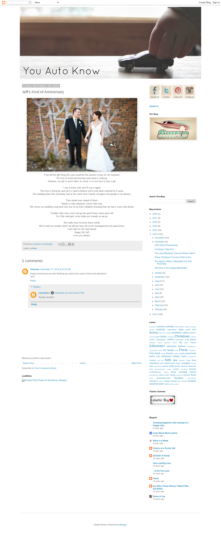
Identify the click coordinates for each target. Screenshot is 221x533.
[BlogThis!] (63, 244)
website (184, 381)
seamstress (153, 375)
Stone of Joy (159, 496)
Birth (194, 330)
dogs (186, 343)
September (160, 277)
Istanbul (152, 360)
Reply (33, 281)
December (160, 238)
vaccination (191, 378)
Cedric (163, 336)
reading (184, 369)
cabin (185, 332)
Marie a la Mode (160, 440)
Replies (37, 287)
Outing (193, 363)
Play (151, 369)
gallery (176, 353)
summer (179, 375)
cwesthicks (44, 293)
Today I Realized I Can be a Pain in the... (174, 257)
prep (169, 369)
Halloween (166, 356)
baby (181, 329)
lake (175, 360)
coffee (152, 340)
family (170, 350)
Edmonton (157, 346)
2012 (155, 314)
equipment (153, 350)
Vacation (178, 377)
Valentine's (153, 381)
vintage (167, 381)
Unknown (34, 269)
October (159, 273)
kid (162, 360)
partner (165, 366)
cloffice (193, 337)
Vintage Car (176, 381)
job (158, 360)
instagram (192, 356)
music (178, 363)
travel (193, 375)
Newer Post (28, 363)
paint (151, 366)
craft (187, 340)
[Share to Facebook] (69, 244)
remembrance (155, 372)
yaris (177, 384)
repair (166, 372)
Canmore (192, 333)
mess (161, 363)
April (157, 297)
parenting (158, 366)
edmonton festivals (176, 346)
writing (171, 384)
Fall (164, 350)
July (157, 285)
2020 (155, 214)
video (161, 381)
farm (176, 350)
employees (191, 346)
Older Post (136, 363)
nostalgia (185, 363)
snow (167, 375)
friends (169, 353)
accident (152, 327)
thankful (186, 375)
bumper (168, 333)
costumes (179, 340)
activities (161, 326)
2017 (155, 218)
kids (168, 360)
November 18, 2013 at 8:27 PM (69, 293)
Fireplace (192, 350)
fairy (160, 350)
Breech (162, 333)
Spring (172, 375)
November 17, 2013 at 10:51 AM (55, 269)
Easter (193, 342)
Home (82, 363)
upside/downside (163, 378)
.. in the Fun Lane (161, 471)
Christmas (182, 336)
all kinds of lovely (161, 455)
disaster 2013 (170, 343)
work (167, 384)
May (157, 293)
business (177, 332)
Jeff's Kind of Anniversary (166, 245)
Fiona (183, 350)
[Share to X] (66, 244)
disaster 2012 (155, 343)
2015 (155, 226)
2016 (155, 222)
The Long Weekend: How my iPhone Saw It (175, 253)
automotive (171, 330)
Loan (188, 360)
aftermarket (179, 327)
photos (177, 366)
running (183, 371)
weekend (153, 384)
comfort (170, 339)
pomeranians (160, 369)
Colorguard (160, 340)
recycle (192, 369)
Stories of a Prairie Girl (164, 448)
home (184, 356)
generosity (191, 353)
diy (180, 342)
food (157, 353)
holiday (176, 356)
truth (151, 378)
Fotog (163, 353)
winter (161, 384)
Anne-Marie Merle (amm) (165, 433)
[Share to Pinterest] (73, 244)
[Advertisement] (171, 167)
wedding (33, 248)
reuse (173, 372)
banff (188, 330)
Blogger (123, 525)
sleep (161, 375)
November (160, 242)
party (171, 366)
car (157, 336)
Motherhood (170, 363)
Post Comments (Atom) (45, 368)
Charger (171, 337)
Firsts (151, 353)
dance (193, 339)
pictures (184, 366)
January (159, 309)
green (152, 356)
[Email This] (59, 244)
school (193, 372)
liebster (182, 360)
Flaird (155, 478)
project (176, 369)
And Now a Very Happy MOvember (171, 268)
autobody (160, 329)
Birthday (153, 332)
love (194, 360)
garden (182, 353)
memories (154, 363)
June (157, 289)
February (159, 305)
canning (152, 337)
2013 (155, 234)
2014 (155, 230)
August (158, 281)
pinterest (192, 366)
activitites (170, 326)
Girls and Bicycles (162, 463)
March (158, 301)
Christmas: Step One (164, 249)
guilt (158, 356)
